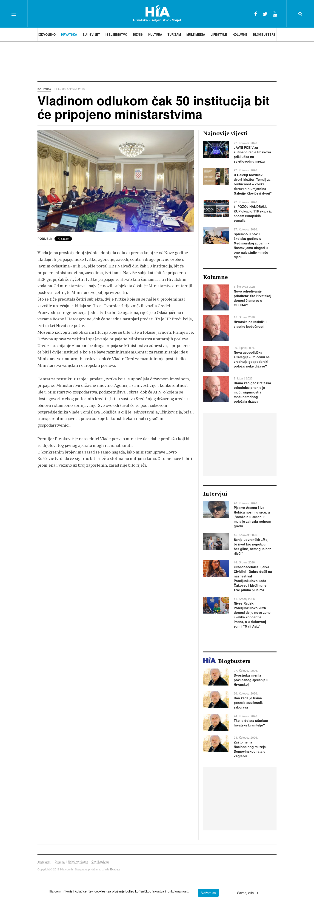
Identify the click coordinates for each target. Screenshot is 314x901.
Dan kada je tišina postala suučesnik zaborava (248, 702)
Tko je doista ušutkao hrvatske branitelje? (251, 722)
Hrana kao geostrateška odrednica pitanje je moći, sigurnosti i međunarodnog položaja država (252, 392)
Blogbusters (264, 34)
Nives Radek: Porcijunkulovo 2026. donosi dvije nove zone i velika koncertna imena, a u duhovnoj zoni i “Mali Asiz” (252, 614)
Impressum (44, 861)
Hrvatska (69, 34)
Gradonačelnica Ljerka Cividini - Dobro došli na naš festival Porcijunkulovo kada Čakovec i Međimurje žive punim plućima (253, 578)
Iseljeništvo (116, 34)
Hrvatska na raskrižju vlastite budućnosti (250, 324)
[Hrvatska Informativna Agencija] (157, 14)
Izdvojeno (47, 34)
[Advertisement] (157, 61)
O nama (60, 861)
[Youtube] (275, 13)
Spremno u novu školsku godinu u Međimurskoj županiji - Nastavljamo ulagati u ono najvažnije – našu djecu (251, 245)
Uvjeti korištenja (78, 861)
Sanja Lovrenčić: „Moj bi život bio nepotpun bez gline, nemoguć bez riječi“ (252, 546)
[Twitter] (265, 13)
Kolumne (240, 34)
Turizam (174, 34)
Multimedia (195, 34)
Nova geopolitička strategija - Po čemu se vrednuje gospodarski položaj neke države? (252, 359)
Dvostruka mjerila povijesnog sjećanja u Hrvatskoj (251, 680)
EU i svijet (91, 34)
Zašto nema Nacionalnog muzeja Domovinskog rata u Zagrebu (250, 749)
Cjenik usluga (100, 861)
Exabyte (115, 869)
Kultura (155, 34)
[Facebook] (255, 13)
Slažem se (208, 892)
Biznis (138, 34)
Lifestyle (219, 34)
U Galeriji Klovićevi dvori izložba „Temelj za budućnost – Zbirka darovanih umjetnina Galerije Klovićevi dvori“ (253, 183)
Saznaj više (245, 892)
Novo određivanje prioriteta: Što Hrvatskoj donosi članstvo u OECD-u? (252, 298)
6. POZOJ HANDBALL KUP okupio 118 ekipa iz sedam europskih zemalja (253, 213)
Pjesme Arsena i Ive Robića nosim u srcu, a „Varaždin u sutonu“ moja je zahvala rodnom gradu (252, 516)
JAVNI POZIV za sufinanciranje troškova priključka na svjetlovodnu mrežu (252, 154)
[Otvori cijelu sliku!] (115, 181)
